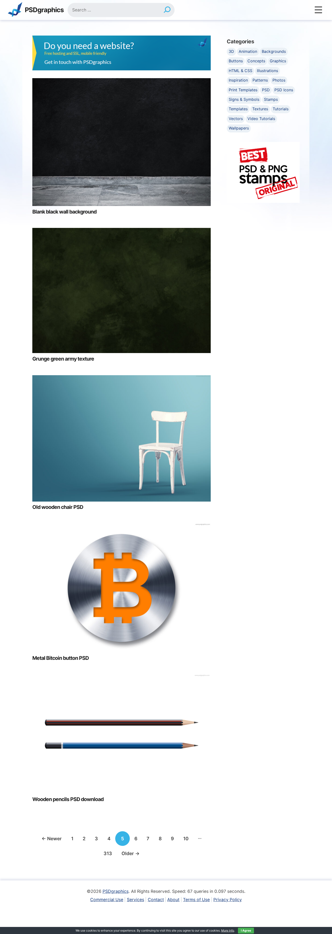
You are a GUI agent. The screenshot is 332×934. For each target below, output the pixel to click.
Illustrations (267, 70)
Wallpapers (239, 128)
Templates (238, 108)
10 (186, 838)
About (173, 899)
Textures (260, 108)
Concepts (256, 60)
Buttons (236, 60)
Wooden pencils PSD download (68, 799)
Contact (156, 899)
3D (231, 51)
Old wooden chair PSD (57, 507)
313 (108, 853)
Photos (278, 80)
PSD (266, 89)
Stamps (271, 99)
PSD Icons (283, 89)
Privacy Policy (227, 899)
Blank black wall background (64, 212)
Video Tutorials (261, 118)
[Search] (167, 10)
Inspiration (238, 80)
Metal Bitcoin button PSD (60, 658)
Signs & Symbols (244, 99)
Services (135, 899)
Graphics (278, 60)
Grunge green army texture (63, 359)
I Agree (246, 930)
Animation (248, 51)
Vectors (236, 118)
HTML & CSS (240, 70)
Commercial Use (106, 899)
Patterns (260, 80)
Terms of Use (196, 899)
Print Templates (243, 89)
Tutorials (280, 108)
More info (227, 930)
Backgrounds (274, 51)
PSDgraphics (44, 10)
